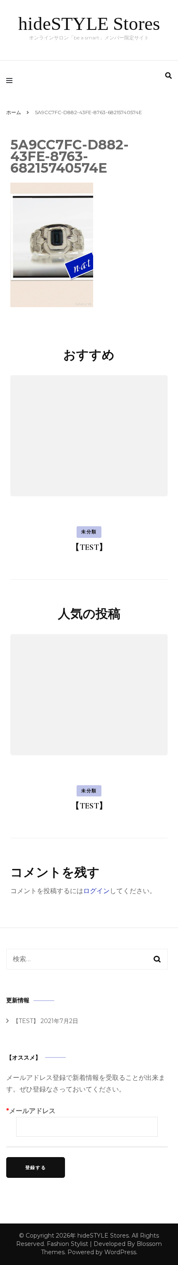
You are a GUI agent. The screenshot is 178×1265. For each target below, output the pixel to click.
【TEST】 (89, 547)
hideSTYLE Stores (89, 23)
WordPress (120, 1252)
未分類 (89, 532)
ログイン (96, 891)
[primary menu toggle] (11, 80)
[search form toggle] (168, 75)
